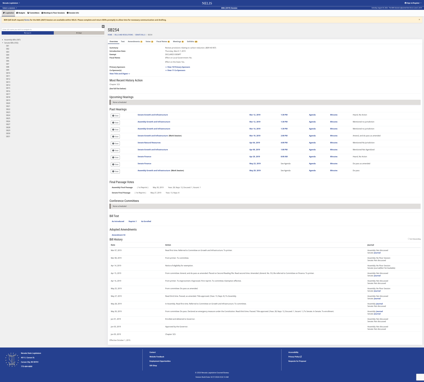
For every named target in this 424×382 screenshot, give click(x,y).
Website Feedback (157, 357)
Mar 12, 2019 (254, 115)
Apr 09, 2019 (254, 149)
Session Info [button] (74, 13)
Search (28, 33)
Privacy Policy (294, 357)
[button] (177, 67)
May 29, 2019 (255, 170)
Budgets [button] (21, 13)
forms (27, 20)
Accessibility (293, 352)
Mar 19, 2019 (254, 135)
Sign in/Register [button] (413, 3)
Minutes (333, 115)
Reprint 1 (133, 221)
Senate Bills (140, 35)
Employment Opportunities (160, 361)
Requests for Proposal (297, 361)
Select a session (9, 8)
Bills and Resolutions (124, 35)
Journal (377, 253)
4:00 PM (284, 142)
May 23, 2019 (255, 163)
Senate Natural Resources (149, 142)
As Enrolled (146, 221)
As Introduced (118, 221)
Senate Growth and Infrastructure (153, 115)
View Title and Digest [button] (119, 73)
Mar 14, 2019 (254, 128)
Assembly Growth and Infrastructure (154, 122)
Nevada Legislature (11, 3)
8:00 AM (284, 156)
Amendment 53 (118, 235)
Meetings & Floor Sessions (54, 13)
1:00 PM (284, 149)
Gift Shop (153, 366)
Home (110, 35)
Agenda (312, 115)
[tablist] (265, 192)
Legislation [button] (9, 13)
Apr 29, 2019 (254, 156)
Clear (80, 33)
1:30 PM (284, 115)
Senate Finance (144, 156)
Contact (153, 352)
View (116, 115)
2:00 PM (284, 135)
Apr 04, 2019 (254, 142)
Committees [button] (34, 13)
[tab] (113, 41)
